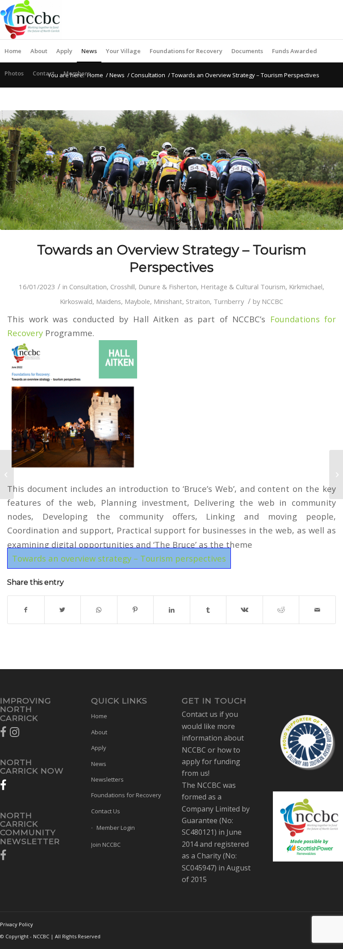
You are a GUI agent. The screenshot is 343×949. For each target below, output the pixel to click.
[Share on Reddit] (281, 610)
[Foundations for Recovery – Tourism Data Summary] (7, 474)
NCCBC (272, 301)
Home (95, 75)
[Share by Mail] (317, 610)
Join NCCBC (106, 845)
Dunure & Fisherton (167, 286)
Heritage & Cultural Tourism (243, 286)
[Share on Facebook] (26, 610)
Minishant (168, 301)
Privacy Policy (16, 924)
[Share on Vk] (244, 610)
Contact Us (105, 811)
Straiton (198, 301)
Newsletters (107, 779)
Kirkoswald (76, 301)
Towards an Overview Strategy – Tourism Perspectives (171, 258)
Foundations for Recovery (126, 795)
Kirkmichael (305, 286)
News (117, 75)
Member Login (115, 828)
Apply (98, 748)
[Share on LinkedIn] (172, 610)
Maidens (108, 301)
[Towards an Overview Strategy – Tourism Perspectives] (171, 170)
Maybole (137, 301)
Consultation (148, 75)
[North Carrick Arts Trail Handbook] (336, 474)
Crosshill (122, 286)
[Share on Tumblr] (208, 610)
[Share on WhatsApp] (99, 610)
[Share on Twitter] (63, 610)
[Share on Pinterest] (135, 610)
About (99, 732)
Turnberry (228, 301)
